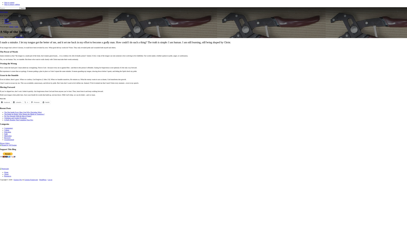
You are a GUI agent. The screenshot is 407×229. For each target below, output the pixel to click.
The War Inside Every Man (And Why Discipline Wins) (23, 112)
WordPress (42, 180)
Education (7, 132)
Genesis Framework (31, 180)
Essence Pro (18, 180)
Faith (1, 37)
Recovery (7, 138)
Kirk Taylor (4, 12)
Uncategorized (9, 140)
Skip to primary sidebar (12, 4)
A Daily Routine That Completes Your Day (18, 120)
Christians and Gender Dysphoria (15, 118)
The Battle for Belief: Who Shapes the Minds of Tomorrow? (24, 114)
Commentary (8, 128)
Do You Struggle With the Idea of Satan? (17, 116)
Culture (6, 130)
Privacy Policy (5, 143)
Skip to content (9, 2)
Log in (50, 180)
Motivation (8, 136)
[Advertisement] (38, 162)
